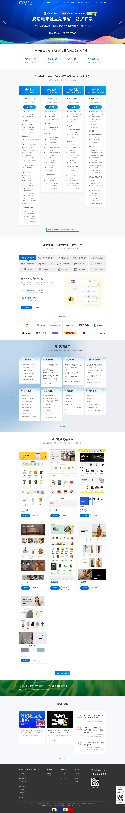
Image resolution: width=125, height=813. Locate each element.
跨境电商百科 (63, 778)
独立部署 (28, 59)
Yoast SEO (21, 794)
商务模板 (49, 776)
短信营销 (89, 401)
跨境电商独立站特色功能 (53, 2)
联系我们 (103, 2)
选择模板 (29, 107)
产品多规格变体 (22, 778)
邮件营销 (89, 398)
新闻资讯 (88, 2)
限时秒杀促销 (68, 404)
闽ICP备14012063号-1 (77, 805)
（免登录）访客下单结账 (28, 364)
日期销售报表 (46, 407)
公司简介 (77, 773)
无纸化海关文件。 (91, 379)
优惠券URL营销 (69, 395)
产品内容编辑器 (22, 789)
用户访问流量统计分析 (49, 395)
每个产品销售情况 (47, 404)
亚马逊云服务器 (22, 786)
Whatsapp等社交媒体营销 (93, 404)
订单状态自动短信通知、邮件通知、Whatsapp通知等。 (73, 373)
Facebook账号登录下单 (27, 373)
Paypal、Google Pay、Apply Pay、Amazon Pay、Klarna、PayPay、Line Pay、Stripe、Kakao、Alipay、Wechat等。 (50, 378)
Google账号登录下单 (27, 370)
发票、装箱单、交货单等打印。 (73, 381)
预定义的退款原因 (26, 404)
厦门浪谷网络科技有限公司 (60, 805)
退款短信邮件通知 (26, 407)
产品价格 (72, 2)
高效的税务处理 (26, 410)
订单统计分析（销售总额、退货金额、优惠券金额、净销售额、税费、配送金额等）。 (51, 400)
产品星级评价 (22, 792)
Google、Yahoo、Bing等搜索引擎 (73, 408)
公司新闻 (62, 773)
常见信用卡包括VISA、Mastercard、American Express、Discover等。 (49, 370)
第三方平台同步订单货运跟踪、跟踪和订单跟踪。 (94, 376)
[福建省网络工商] (68, 810)
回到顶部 (120, 802)
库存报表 (45, 414)
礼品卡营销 (68, 401)
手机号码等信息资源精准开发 (94, 410)
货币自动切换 (22, 773)
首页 (43, 2)
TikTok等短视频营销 (92, 407)
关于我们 (95, 2)
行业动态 (62, 776)
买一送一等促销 (69, 398)
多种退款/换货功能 (26, 413)
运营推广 (65, 2)
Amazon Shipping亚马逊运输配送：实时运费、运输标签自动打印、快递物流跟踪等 (94, 366)
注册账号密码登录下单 (27, 379)
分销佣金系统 (90, 395)
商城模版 (80, 2)
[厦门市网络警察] (57, 810)
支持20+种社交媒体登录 (28, 376)
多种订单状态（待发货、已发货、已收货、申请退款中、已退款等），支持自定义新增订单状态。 (73, 367)
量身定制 (49, 59)
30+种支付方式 (22, 781)
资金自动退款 (25, 395)
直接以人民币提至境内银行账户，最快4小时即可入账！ (50, 365)
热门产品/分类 (46, 411)
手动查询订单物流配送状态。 (94, 383)
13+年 (70, 59)
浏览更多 (21, 797)
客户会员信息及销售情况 (49, 417)
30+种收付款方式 (47, 383)
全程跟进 (91, 59)
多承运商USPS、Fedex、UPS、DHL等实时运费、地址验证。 (95, 371)
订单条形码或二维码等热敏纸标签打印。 (73, 377)
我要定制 (73, 107)
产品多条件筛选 (22, 776)
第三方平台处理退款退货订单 (29, 417)
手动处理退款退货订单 (27, 398)
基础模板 (49, 773)
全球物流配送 (22, 784)
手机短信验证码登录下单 (28, 367)
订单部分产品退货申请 (27, 401)
